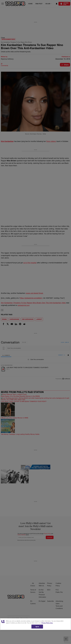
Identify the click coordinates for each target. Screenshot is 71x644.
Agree (37, 626)
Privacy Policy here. (47, 623)
